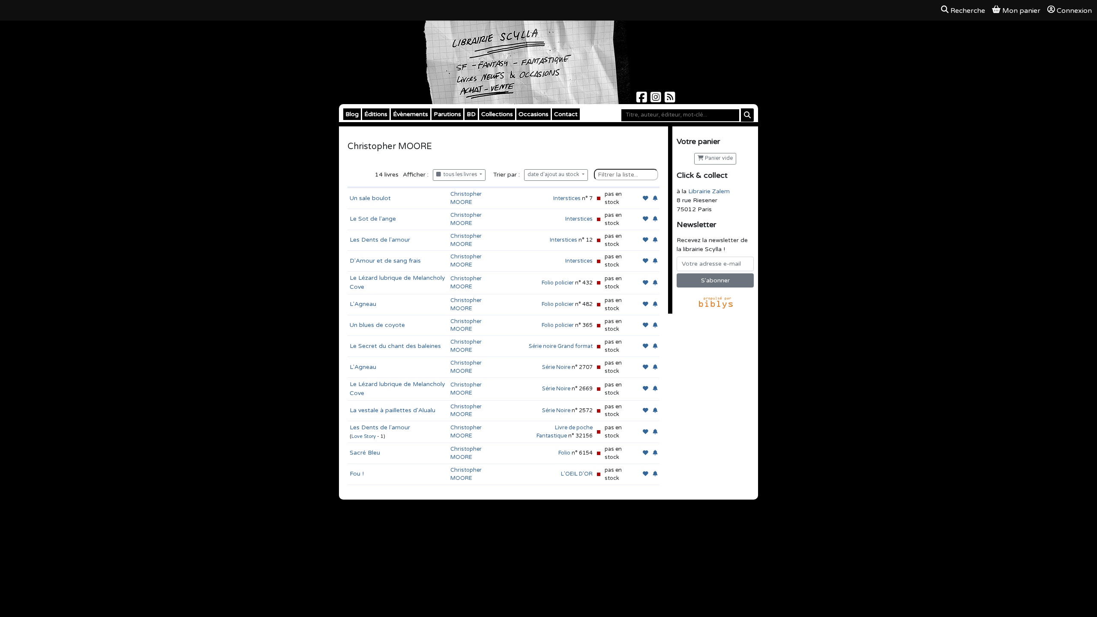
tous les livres (459, 174)
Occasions (533, 114)
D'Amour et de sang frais (385, 260)
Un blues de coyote (377, 325)
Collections (497, 114)
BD (471, 114)
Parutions (447, 114)
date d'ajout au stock (554, 174)
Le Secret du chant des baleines (395, 346)
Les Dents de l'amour (380, 239)
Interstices (567, 198)
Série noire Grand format (561, 346)
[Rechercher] (747, 115)
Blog (352, 114)
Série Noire (556, 367)
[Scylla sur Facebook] (642, 99)
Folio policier (558, 282)
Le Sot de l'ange (373, 218)
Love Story (363, 436)
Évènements (410, 114)
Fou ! (357, 473)
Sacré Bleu (365, 452)
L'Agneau (363, 304)
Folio (564, 452)
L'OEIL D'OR (577, 473)
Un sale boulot (370, 198)
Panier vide (718, 158)
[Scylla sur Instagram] (657, 99)
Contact (566, 114)
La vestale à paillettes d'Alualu (392, 410)
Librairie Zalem (709, 191)
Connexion (1074, 10)
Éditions (375, 114)
